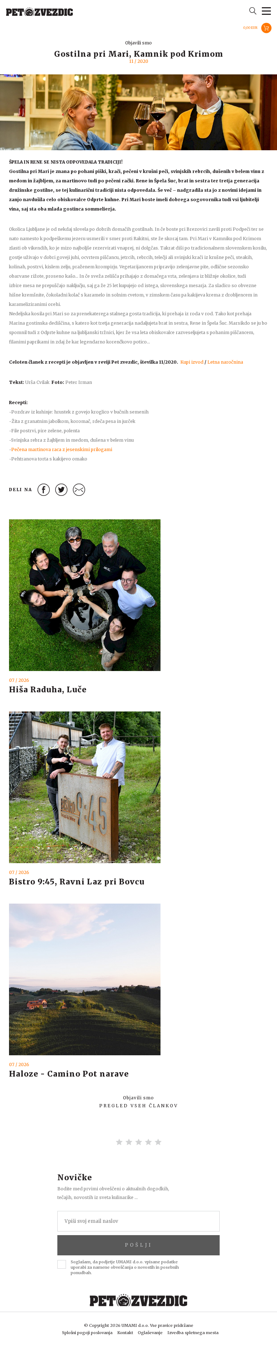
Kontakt (125, 1332)
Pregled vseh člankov (138, 1105)
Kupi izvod (191, 362)
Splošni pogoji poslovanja (87, 1332)
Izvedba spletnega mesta (193, 1332)
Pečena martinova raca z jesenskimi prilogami (61, 449)
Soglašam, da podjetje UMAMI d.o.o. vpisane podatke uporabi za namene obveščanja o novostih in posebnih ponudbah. (125, 1267)
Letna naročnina (225, 362)
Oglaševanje (150, 1332)
